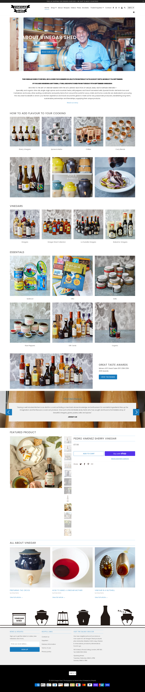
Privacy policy (46, 652)
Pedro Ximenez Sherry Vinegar (95, 438)
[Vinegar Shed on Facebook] (113, 8)
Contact (108, 8)
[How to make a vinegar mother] (72, 567)
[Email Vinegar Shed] (119, 8)
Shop (53, 7)
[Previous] (9, 412)
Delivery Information (49, 644)
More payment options (120, 459)
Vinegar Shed (58, 680)
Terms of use (46, 648)
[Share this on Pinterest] (88, 464)
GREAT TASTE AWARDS (113, 364)
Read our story (72, 103)
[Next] (136, 412)
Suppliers (45, 640)
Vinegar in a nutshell (105, 590)
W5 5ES (99, 650)
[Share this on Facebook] (84, 464)
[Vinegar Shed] (20, 8)
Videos (73, 8)
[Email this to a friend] (91, 464)
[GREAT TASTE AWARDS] (51, 371)
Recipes (67, 8)
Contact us (45, 637)
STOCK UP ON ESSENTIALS (72, 48)
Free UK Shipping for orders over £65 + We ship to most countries (72, 1)
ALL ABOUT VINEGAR (23, 543)
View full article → (16, 597)
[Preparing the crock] (30, 567)
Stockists (85, 8)
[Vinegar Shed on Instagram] (116, 8)
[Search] (125, 8)
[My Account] (122, 8)
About (60, 8)
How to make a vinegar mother (67, 590)
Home (47, 8)
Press (79, 8)
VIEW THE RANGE (108, 377)
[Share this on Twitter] (80, 464)
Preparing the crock (20, 590)
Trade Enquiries (97, 7)
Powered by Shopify (89, 680)
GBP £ (73, 673)
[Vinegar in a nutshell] (115, 567)
